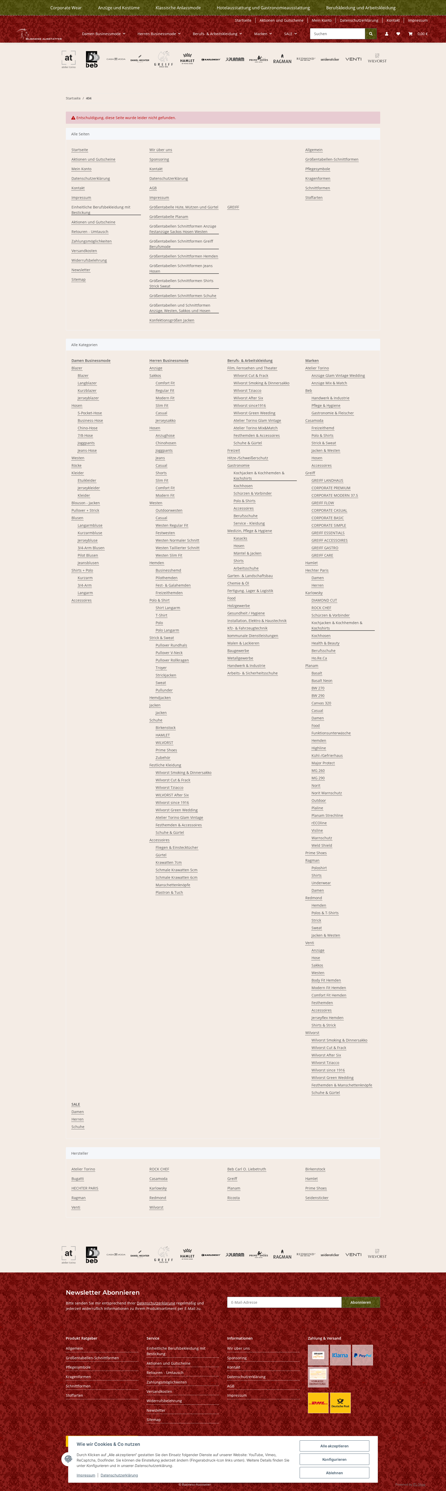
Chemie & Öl (238, 583)
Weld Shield (322, 845)
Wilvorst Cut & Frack (173, 780)
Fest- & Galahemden (173, 585)
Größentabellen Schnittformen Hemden (183, 256)
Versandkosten (84, 250)
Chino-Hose (88, 427)
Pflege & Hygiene (326, 405)
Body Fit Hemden (326, 980)
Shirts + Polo (82, 570)
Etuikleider (87, 480)
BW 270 (318, 688)
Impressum (86, 1475)
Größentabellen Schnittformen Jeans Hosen (181, 268)
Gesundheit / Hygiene (246, 613)
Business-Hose (90, 420)
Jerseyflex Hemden (328, 1017)
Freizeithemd (323, 427)
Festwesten (165, 532)
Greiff (310, 472)
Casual (161, 412)
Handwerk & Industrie (246, 665)
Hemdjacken (160, 697)
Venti (309, 942)
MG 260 (318, 770)
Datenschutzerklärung (119, 1475)
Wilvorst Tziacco (169, 787)
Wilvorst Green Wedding (177, 809)
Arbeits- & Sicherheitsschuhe (252, 673)
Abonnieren (361, 1302)
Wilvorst (312, 1032)
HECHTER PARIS (84, 1188)
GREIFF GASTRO (325, 547)
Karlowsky (314, 592)
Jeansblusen (88, 562)
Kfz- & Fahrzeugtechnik (247, 628)
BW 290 (318, 695)
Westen (77, 457)
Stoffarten (314, 197)
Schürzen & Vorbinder (253, 493)
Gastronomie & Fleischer (333, 412)
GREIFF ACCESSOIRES (330, 540)
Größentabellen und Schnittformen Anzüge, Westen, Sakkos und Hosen (179, 308)
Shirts (239, 560)
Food (231, 598)
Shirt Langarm (168, 607)
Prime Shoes (166, 750)
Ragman (312, 860)
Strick (316, 920)
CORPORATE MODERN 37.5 (335, 495)
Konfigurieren (334, 1459)
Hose (316, 957)
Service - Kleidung (249, 523)
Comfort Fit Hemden (329, 995)
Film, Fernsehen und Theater (252, 368)
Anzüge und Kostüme (119, 8)
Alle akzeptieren (334, 1446)
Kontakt (393, 20)
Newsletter (80, 269)
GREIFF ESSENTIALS (328, 532)
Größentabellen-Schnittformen (332, 159)
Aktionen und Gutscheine (282, 20)
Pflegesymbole (317, 168)
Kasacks (240, 538)
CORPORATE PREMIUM (331, 487)
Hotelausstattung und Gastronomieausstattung (263, 8)
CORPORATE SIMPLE (329, 525)
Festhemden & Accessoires (179, 824)
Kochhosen (243, 485)
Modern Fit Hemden (329, 987)
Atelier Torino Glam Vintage (179, 817)
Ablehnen (334, 1473)
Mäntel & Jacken (247, 553)
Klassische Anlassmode (178, 8)
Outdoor (319, 800)
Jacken (155, 705)
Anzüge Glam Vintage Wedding (338, 375)
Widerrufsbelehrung (89, 260)
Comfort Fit (165, 382)
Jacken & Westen (326, 450)
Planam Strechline (327, 815)
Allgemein (314, 149)
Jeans (160, 457)
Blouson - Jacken (85, 502)
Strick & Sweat (161, 637)
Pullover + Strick (85, 510)
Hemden (156, 562)
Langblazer (87, 382)
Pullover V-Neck (169, 652)
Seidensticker (317, 1197)
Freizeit (233, 450)
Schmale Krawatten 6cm (176, 877)
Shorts (161, 472)
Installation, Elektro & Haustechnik (256, 620)
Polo (159, 622)
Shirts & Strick (324, 1025)
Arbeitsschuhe (246, 568)
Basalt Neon (322, 680)
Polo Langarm (167, 630)
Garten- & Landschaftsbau (250, 575)
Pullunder (164, 690)
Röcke (76, 465)
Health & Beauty (325, 643)
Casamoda (314, 420)
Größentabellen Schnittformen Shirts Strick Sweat (181, 283)
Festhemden (322, 1002)
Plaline (317, 807)
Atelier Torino (317, 368)
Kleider (77, 472)
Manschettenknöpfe (173, 884)
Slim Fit (162, 405)
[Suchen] (371, 33)
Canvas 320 (321, 703)
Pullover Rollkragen (172, 660)
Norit (316, 785)
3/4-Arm (85, 585)
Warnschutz (322, 837)
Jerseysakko (166, 420)
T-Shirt (161, 615)
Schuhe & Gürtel (170, 832)
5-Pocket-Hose (90, 412)
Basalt (317, 673)
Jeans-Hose (87, 450)
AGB (153, 187)
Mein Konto (322, 20)
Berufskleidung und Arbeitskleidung (361, 8)
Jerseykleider (89, 487)
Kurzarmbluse (90, 532)
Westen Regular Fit (172, 525)
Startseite (243, 20)
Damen (318, 577)
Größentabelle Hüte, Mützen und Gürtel (183, 207)
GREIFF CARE (322, 555)
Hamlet (311, 562)
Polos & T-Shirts (325, 912)
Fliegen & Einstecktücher (177, 847)
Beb (308, 390)
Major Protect (323, 762)
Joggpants (86, 442)
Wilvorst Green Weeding (254, 412)
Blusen (77, 517)
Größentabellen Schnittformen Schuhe (182, 295)
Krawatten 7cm (169, 862)
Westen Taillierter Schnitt (178, 547)
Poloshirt (319, 867)
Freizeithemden (169, 592)
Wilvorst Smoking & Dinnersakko (183, 772)
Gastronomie (238, 465)
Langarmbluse (90, 525)
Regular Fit (165, 390)
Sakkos (155, 375)
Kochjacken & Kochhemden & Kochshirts (259, 475)
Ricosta (233, 1197)
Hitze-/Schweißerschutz (247, 457)
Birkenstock (166, 727)
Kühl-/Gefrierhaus (327, 755)
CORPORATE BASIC (328, 517)
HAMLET (163, 735)
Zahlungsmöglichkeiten (91, 241)
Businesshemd (168, 570)
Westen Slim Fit (169, 555)
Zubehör (163, 757)
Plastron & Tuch (169, 892)
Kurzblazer (87, 390)
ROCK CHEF (321, 607)
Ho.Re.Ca (319, 658)
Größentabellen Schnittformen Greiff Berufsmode (181, 244)
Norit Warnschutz (327, 792)
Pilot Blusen (88, 555)
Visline (317, 830)
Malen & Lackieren (243, 643)
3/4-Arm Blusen (91, 547)
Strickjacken (166, 675)
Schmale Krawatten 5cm (176, 869)
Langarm (85, 592)
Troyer (161, 667)
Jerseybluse (88, 540)
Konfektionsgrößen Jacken (171, 320)
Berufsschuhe (246, 515)
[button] (386, 34)
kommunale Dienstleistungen (252, 635)
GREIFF (233, 207)
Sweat (161, 682)
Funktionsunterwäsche (331, 733)
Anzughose (165, 435)
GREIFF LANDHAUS (327, 480)
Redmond (313, 897)
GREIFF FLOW (323, 502)
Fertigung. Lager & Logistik (250, 590)
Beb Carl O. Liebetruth (246, 1169)
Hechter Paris (317, 570)
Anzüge (155, 368)
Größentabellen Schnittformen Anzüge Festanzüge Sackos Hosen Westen (182, 229)
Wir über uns (160, 149)
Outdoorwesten (169, 510)
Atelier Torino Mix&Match (256, 427)
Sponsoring (159, 159)
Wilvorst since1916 (250, 405)
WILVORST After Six (172, 795)
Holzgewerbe (238, 605)
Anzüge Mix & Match (329, 382)
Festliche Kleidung (165, 765)
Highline (319, 748)
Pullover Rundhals (171, 645)
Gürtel (161, 854)
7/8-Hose (85, 435)
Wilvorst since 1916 (172, 802)
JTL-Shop (419, 1484)
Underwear (321, 882)
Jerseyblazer (88, 397)
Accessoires (81, 600)
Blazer (76, 368)
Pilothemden (167, 577)
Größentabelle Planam (168, 216)
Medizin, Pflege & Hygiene (249, 530)
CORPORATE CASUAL (329, 510)
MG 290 (318, 777)
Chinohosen (166, 442)
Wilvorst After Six (248, 397)
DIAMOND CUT (324, 600)
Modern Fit (165, 397)
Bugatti (77, 1178)
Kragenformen (317, 178)
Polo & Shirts (245, 500)
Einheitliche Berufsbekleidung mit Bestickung (100, 210)
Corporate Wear (66, 8)
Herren (318, 585)
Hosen (76, 405)
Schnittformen (317, 187)
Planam (311, 665)
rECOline (319, 822)
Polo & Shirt (159, 600)
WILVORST (164, 742)
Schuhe (155, 720)
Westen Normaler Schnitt (177, 540)
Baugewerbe (238, 650)
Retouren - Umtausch (89, 231)
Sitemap (78, 279)
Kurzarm (85, 577)
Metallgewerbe (240, 658)
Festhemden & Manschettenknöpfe (342, 1085)
